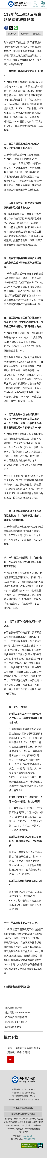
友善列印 (25, 34)
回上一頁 (12, 34)
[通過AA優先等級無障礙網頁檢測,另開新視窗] (29, 1146)
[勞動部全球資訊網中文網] (18, 3)
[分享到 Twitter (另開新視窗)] (11, 28)
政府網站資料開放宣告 (23, 1108)
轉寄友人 (37, 34)
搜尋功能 (35, 6)
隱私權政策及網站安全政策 (23, 1114)
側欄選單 (4, 4)
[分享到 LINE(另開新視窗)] (16, 28)
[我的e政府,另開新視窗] (40, 1146)
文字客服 (43, 6)
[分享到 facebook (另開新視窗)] (6, 28)
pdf (10, 1059)
